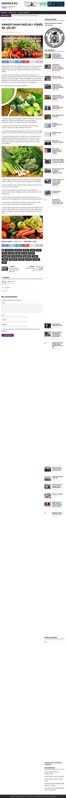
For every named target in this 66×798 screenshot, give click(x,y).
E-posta (4, 319)
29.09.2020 (6, 32)
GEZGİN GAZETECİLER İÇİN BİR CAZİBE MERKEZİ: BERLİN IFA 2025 (57, 345)
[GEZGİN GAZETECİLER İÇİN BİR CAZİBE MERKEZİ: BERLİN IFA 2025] (48, 402)
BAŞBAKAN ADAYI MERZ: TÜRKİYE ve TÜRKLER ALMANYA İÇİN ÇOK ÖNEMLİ (57, 504)
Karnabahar (6, 256)
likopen (5, 259)
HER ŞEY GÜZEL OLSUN (51, 772)
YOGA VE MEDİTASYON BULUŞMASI (58, 115)
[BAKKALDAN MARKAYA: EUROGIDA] (48, 142)
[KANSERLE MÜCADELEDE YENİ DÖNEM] (48, 125)
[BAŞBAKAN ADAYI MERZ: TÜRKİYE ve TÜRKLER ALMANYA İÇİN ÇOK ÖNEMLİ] (48, 504)
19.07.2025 (55, 472)
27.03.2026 (55, 135)
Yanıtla (5, 291)
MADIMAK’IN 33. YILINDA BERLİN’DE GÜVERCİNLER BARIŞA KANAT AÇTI (57, 87)
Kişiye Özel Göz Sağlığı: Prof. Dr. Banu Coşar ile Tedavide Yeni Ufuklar (58, 161)
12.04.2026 (55, 110)
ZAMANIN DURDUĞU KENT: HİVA (57, 477)
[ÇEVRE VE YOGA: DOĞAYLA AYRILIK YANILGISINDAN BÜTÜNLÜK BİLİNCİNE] (48, 55)
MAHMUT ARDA (49, 773)
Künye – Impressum (24, 12)
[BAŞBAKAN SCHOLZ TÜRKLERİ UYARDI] (48, 572)
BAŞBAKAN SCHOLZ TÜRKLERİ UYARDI (57, 513)
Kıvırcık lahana (16, 256)
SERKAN (61, 776)
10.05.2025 (55, 479)
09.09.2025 (55, 348)
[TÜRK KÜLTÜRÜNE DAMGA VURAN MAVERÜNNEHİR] (48, 486)
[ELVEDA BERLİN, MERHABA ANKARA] (48, 325)
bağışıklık (18, 250)
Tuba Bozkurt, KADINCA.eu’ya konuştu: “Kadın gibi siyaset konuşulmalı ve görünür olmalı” (58, 67)
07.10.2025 (55, 205)
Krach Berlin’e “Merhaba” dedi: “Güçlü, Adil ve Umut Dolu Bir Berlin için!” (57, 201)
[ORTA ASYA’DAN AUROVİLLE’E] (48, 193)
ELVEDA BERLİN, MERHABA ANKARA (57, 324)
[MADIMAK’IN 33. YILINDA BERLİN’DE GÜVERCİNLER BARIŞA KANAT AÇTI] (48, 86)
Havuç (4, 253)
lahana (35, 256)
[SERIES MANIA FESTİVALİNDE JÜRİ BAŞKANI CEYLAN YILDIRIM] (48, 150)
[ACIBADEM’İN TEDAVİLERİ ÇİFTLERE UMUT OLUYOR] (48, 107)
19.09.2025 (55, 327)
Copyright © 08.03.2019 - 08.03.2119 (18, 796)
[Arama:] (56, 15)
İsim (3, 315)
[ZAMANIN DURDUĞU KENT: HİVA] (48, 478)
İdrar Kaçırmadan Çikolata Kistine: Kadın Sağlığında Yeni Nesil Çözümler (58, 97)
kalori (24, 253)
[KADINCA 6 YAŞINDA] (48, 495)
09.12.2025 (55, 174)
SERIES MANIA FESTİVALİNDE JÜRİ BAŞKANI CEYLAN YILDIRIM (57, 151)
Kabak (17, 253)
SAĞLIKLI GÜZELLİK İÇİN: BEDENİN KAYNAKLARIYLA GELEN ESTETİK (57, 334)
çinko (32, 250)
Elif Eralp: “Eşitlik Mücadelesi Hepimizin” (58, 77)
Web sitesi (4, 324)
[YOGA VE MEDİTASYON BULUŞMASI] (48, 117)
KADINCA (13, 32)
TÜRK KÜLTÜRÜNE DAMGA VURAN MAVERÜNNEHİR (57, 486)
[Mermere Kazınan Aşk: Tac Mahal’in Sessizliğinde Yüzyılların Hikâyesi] (48, 170)
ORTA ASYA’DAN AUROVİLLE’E (56, 192)
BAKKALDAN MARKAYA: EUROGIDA (57, 141)
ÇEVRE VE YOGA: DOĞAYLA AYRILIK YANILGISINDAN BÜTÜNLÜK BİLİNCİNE (58, 56)
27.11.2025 (55, 194)
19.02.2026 (55, 164)
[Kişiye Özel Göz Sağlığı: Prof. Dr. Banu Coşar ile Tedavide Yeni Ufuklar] (48, 161)
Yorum (3, 303)
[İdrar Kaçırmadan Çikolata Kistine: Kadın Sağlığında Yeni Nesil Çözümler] (48, 97)
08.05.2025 (55, 489)
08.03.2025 (55, 495)
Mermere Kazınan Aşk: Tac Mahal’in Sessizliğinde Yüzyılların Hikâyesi (58, 171)
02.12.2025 (55, 186)
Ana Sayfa (4, 12)
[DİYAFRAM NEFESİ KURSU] (48, 134)
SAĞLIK (19, 32)
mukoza (28, 259)
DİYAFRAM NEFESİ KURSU (56, 133)
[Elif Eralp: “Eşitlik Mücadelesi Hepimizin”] (48, 78)
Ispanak (11, 253)
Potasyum (36, 259)
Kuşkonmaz (27, 256)
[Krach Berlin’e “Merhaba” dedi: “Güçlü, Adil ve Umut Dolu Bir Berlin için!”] (48, 259)
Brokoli (26, 250)
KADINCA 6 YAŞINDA (57, 494)
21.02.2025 (55, 508)
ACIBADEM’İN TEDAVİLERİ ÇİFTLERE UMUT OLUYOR (57, 107)
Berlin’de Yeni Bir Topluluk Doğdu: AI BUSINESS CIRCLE (57, 469)
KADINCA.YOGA (12, 12)
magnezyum (13, 259)
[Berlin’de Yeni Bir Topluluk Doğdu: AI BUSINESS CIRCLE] (48, 469)
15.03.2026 (55, 144)
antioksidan (9, 250)
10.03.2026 (55, 154)
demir (38, 250)
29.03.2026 (55, 118)
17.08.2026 (55, 60)
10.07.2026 (55, 79)
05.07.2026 (55, 90)
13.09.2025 (55, 338)
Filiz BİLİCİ (53, 790)
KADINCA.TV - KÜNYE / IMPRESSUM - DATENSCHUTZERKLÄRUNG (41, 796)
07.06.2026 (55, 101)
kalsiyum (31, 253)
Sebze (4, 262)
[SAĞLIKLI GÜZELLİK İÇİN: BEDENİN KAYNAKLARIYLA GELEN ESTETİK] (48, 334)
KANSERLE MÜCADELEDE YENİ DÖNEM (57, 125)
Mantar (21, 259)
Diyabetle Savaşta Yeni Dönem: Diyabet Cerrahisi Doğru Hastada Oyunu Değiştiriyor (58, 182)
